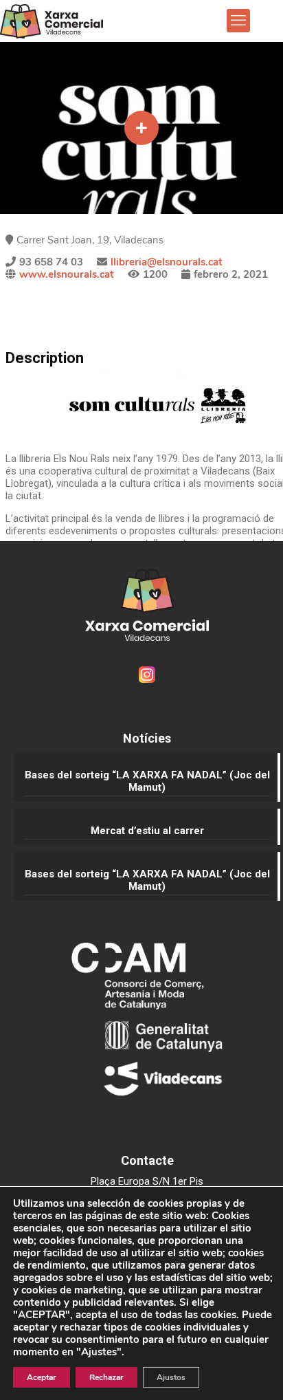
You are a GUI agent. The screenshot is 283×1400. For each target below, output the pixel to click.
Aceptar (41, 1377)
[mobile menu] (238, 20)
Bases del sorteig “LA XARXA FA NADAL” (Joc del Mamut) (147, 781)
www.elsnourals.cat (66, 274)
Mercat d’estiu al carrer (147, 830)
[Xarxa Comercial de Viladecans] (51, 20)
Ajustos (171, 1377)
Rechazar (106, 1377)
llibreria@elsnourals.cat (167, 262)
